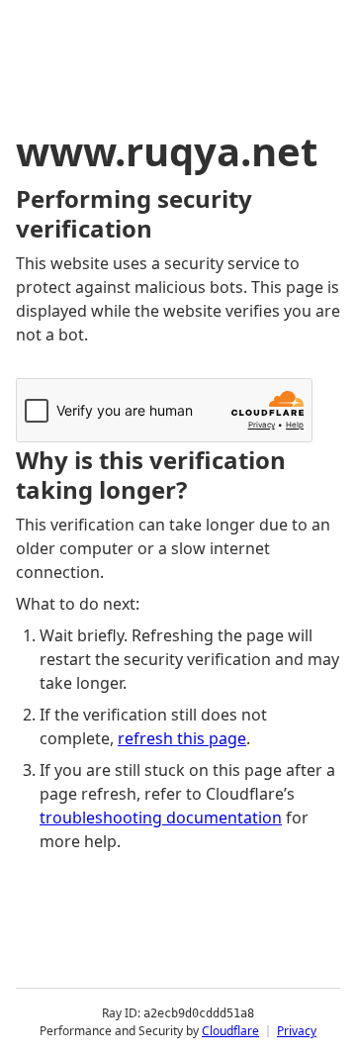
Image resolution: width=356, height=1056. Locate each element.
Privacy (296, 1030)
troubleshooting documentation (161, 817)
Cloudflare (230, 1030)
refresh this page (182, 738)
